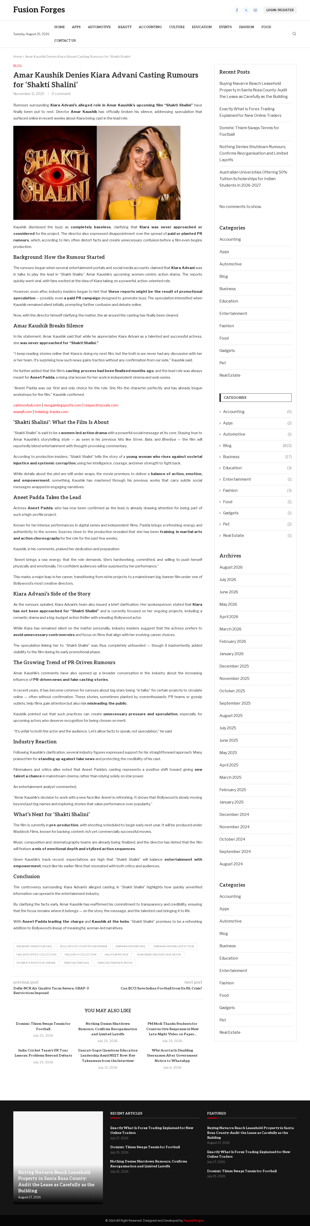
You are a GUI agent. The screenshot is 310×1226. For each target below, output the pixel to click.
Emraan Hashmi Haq (130, 946)
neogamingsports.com (63, 405)
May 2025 (228, 752)
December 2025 (234, 666)
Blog (223, 276)
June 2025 (228, 740)
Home (59, 27)
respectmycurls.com (101, 405)
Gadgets (227, 350)
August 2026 (231, 567)
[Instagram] (255, 10)
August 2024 (231, 864)
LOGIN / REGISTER (280, 10)
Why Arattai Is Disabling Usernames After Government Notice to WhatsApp (172, 1055)
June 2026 (228, 592)
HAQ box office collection (36, 954)
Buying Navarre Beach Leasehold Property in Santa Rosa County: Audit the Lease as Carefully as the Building (253, 90)
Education (202, 27)
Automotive (99, 27)
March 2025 (230, 777)
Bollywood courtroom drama (83, 946)
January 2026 (231, 654)
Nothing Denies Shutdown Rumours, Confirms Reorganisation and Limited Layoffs (107, 1029)
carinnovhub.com (27, 405)
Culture (177, 27)
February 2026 (232, 641)
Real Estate (229, 375)
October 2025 (232, 691)
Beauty (125, 27)
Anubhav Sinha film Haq (34, 946)
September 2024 (235, 851)
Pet (222, 363)
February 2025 (232, 790)
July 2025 (227, 728)
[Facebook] (236, 10)
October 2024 (232, 839)
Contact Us (65, 41)
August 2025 (231, 715)
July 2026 (227, 579)
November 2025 (234, 678)
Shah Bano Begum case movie (159, 954)
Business (227, 289)
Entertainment (233, 313)
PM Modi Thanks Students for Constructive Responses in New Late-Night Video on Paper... (172, 1029)
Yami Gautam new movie (115, 962)
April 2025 (228, 765)
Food (266, 27)
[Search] (294, 34)
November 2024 (234, 827)
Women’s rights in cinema (35, 962)
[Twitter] (246, 10)
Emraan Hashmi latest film (174, 946)
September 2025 (235, 703)
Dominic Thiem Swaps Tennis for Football (145, 1147)
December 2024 (234, 814)
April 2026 (228, 616)
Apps (76, 27)
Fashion (246, 27)
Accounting (150, 27)
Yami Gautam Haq (76, 962)
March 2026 (230, 629)
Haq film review (117, 954)
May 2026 (228, 604)
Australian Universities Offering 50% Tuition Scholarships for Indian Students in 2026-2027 (253, 179)
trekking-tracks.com (51, 412)
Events (225, 27)
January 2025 (231, 802)
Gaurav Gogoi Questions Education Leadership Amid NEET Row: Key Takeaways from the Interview (108, 1055)
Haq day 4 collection (80, 954)
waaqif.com (22, 412)
